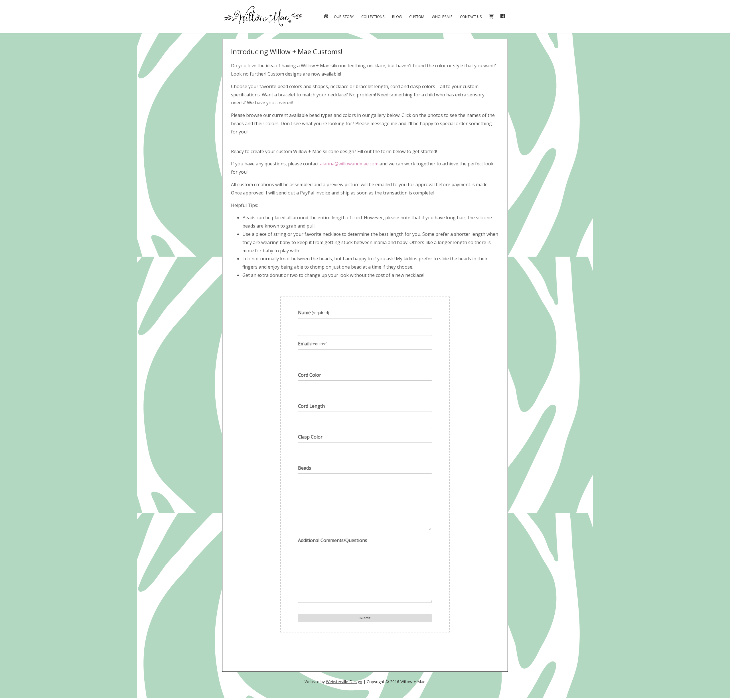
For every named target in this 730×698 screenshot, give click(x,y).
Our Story (344, 16)
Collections (373, 16)
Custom (416, 16)
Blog (397, 16)
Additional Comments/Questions (332, 540)
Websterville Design (344, 681)
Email (313, 343)
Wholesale (442, 16)
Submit (365, 618)
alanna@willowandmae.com (349, 164)
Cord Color (309, 375)
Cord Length (311, 406)
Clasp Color (310, 437)
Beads (304, 468)
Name (313, 312)
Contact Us (471, 16)
